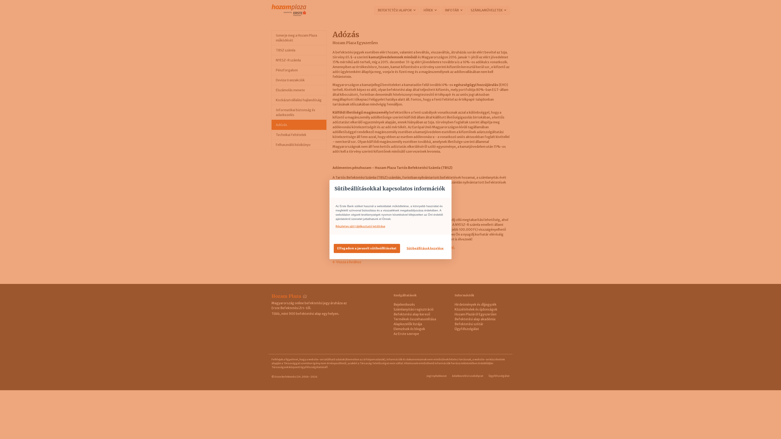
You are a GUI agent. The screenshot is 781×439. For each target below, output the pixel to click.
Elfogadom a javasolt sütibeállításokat (366, 248)
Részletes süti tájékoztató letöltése (360, 226)
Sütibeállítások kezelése (425, 248)
